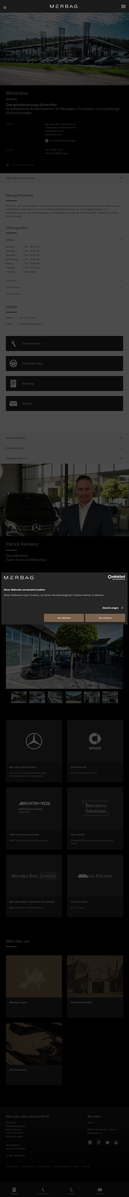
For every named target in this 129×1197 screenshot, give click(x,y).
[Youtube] (107, 1142)
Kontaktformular (14, 1136)
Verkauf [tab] (10, 239)
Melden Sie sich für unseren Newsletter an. (101, 1131)
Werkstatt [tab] (11, 280)
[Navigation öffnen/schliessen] (123, 6)
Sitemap (86, 1166)
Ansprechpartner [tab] (15, 438)
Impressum (28, 1166)
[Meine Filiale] (5, 7)
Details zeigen (110, 608)
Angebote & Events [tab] (16, 458)
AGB (76, 1166)
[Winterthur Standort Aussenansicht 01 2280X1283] (64, 656)
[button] (64, 178)
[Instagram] (90, 1142)
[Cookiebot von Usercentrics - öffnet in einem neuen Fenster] (110, 577)
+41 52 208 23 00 (53, 149)
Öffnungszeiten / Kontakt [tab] (20, 178)
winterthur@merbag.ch (56, 153)
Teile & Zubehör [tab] (14, 293)
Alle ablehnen (64, 617)
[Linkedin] (116, 1142)
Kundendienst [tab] (13, 287)
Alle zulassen (105, 617)
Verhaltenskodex (61, 1166)
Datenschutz (12, 1166)
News (90, 1122)
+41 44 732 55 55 (14, 1133)
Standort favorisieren (23, 164)
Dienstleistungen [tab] (15, 448)
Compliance (43, 1166)
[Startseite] (65, 6)
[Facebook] (98, 1142)
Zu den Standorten (15, 1155)
